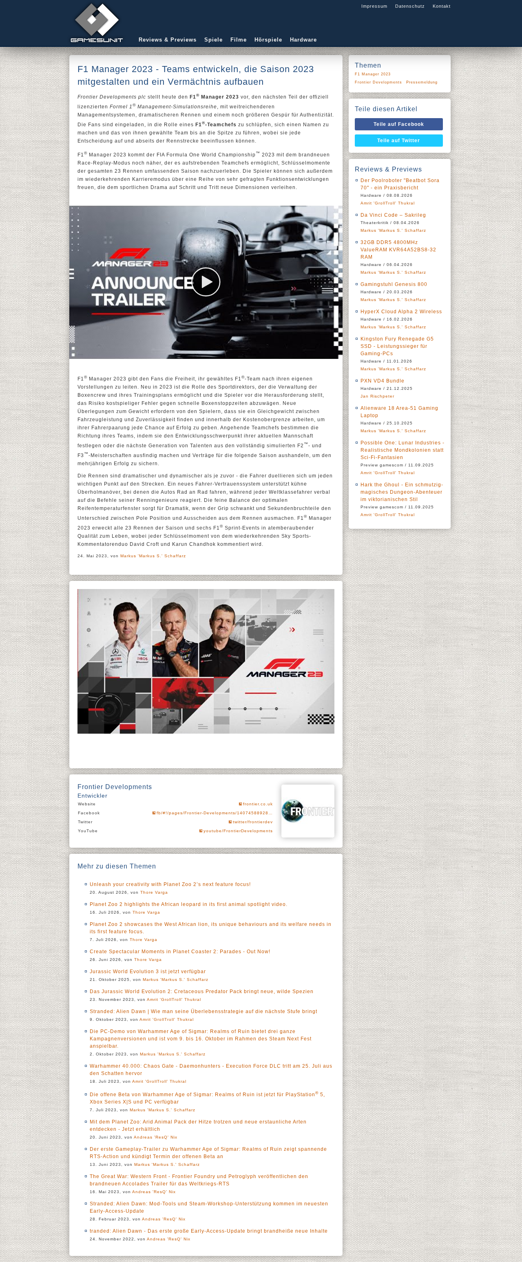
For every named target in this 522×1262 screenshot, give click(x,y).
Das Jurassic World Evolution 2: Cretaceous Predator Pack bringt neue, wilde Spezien (202, 991)
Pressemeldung (422, 82)
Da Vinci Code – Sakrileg (393, 215)
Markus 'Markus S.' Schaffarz (153, 556)
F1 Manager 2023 (373, 74)
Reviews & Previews (168, 40)
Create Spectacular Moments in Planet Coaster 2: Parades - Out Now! (180, 951)
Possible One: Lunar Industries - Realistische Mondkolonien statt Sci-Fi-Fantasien (403, 450)
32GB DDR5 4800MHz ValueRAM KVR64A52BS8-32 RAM (398, 250)
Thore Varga (154, 892)
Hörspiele (268, 40)
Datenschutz (410, 6)
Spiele (213, 40)
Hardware (303, 40)
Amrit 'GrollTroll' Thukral (174, 999)
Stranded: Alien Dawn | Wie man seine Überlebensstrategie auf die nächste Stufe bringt (203, 1011)
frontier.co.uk (258, 804)
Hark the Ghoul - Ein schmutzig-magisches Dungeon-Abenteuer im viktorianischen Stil (402, 492)
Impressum (374, 6)
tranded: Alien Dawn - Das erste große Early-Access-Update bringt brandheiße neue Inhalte (209, 1231)
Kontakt (442, 6)
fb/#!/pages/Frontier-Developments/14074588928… (215, 813)
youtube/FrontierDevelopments (238, 831)
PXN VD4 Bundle (383, 381)
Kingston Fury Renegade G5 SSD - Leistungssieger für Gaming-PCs (397, 346)
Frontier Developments (378, 82)
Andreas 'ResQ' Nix (155, 1137)
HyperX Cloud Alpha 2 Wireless (401, 311)
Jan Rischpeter (377, 396)
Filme (238, 40)
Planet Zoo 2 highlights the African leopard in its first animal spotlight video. (189, 904)
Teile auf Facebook (399, 124)
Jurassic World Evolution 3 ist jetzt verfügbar (148, 971)
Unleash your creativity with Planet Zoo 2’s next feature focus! (170, 884)
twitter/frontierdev (253, 822)
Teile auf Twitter (398, 140)
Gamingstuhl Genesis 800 (394, 284)
